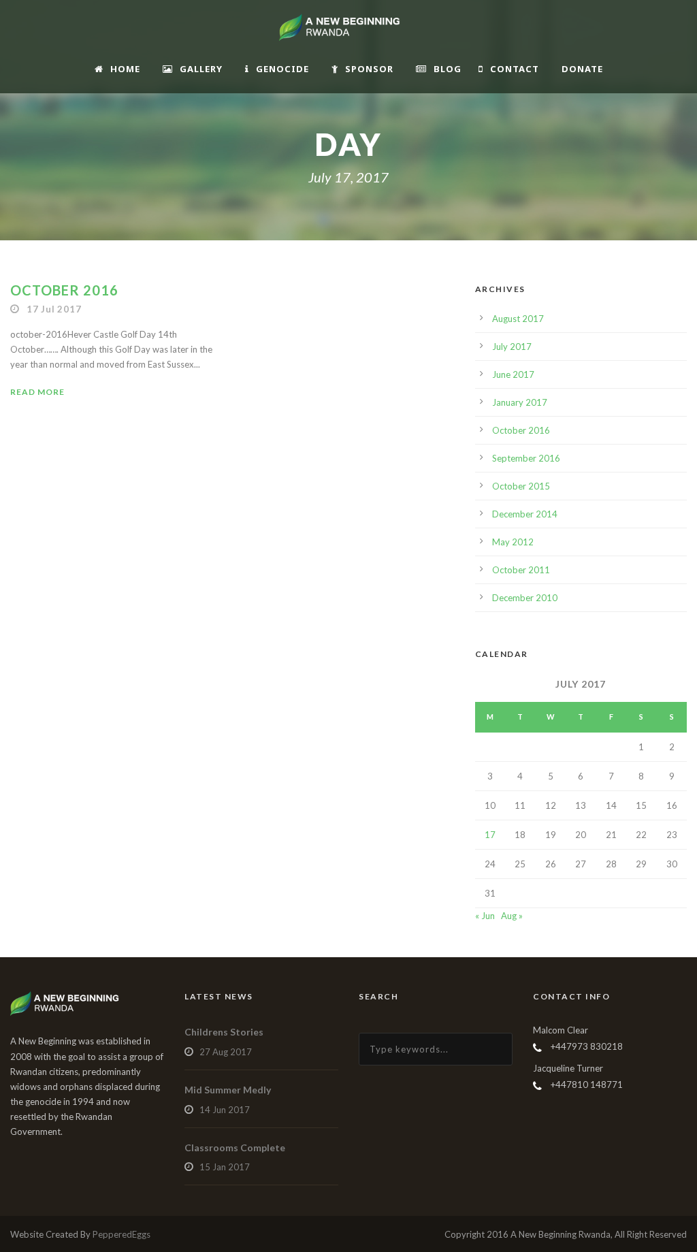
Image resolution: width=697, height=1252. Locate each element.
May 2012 (513, 541)
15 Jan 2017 (224, 1166)
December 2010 (524, 597)
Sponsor (369, 69)
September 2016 (526, 458)
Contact (514, 69)
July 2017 (512, 346)
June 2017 (513, 374)
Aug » (512, 915)
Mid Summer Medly (227, 1089)
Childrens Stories (223, 1032)
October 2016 (64, 290)
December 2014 (524, 514)
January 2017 (519, 402)
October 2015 (521, 486)
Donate (582, 69)
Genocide (282, 69)
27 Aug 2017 (225, 1051)
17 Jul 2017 (54, 309)
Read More (37, 392)
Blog (447, 69)
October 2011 (521, 569)
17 (490, 834)
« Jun (485, 915)
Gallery (201, 69)
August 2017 (518, 318)
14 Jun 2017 (224, 1109)
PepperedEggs (121, 1234)
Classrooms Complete (234, 1147)
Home (125, 69)
